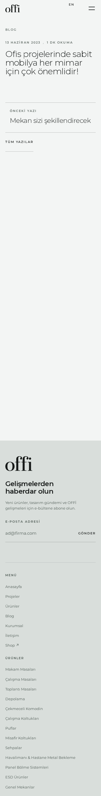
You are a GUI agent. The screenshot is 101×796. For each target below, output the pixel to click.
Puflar (10, 728)
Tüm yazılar (19, 142)
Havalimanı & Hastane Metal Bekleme (40, 757)
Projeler (12, 596)
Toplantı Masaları (20, 689)
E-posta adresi (22, 522)
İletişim (12, 635)
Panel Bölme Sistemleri (27, 767)
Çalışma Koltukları (22, 718)
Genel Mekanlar (20, 787)
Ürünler (12, 606)
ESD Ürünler (16, 777)
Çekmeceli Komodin (24, 708)
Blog (11, 30)
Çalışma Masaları (20, 679)
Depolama (15, 699)
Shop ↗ (12, 645)
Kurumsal (14, 625)
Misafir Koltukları (20, 738)
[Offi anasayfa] (12, 8)
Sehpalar (13, 747)
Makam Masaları (20, 669)
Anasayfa (13, 586)
